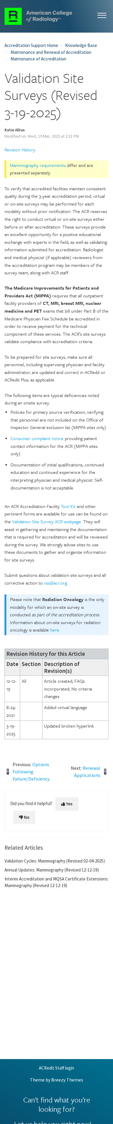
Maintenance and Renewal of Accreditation (51, 52)
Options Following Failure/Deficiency (31, 771)
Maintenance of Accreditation (38, 59)
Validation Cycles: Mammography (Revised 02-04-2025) (55, 861)
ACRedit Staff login (56, 1068)
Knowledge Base (81, 45)
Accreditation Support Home (31, 45)
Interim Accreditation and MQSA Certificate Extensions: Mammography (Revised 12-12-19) (56, 882)
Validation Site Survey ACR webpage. (47, 521)
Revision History (20, 149)
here (54, 629)
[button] (101, 14)
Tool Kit (68, 506)
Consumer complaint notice (37, 438)
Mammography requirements (38, 165)
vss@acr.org (55, 583)
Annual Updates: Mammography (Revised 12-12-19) (52, 870)
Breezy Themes (67, 1080)
